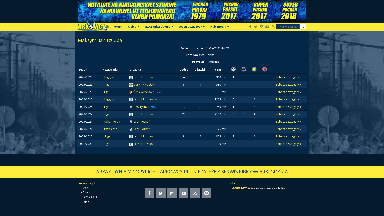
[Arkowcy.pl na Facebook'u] (250, 27)
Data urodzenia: (192, 48)
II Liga (106, 136)
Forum (118, 26)
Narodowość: (194, 55)
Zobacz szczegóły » (288, 77)
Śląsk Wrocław (143, 92)
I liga (106, 92)
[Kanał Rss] (273, 27)
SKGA (86, 188)
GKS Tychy (140, 107)
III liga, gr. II (110, 77)
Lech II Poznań (143, 77)
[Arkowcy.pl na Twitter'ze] (256, 27)
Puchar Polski (111, 121)
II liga (106, 84)
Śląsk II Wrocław (144, 84)
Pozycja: (198, 62)
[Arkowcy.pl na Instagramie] (261, 27)
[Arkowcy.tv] (267, 27)
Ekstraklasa (110, 129)
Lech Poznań (141, 121)
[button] (302, 26)
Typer (86, 201)
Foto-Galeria (90, 196)
